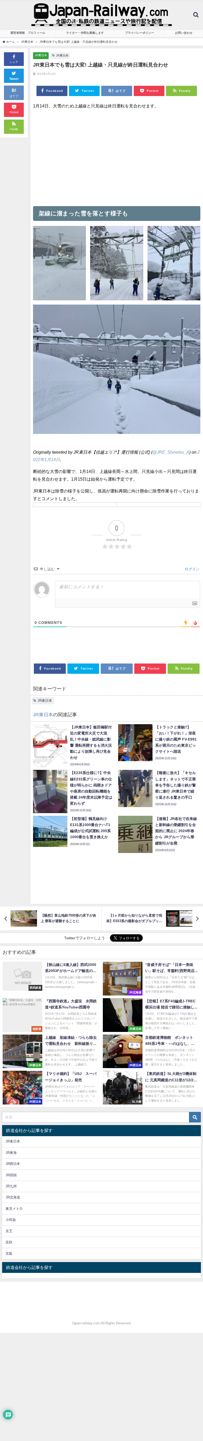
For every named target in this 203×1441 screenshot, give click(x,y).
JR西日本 (13, 1163)
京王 (9, 1231)
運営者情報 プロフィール (27, 32)
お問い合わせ (183, 32)
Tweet (14, 78)
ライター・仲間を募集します (85, 32)
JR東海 (11, 1152)
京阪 (9, 1253)
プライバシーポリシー (139, 32)
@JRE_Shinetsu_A (171, 452)
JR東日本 (41, 55)
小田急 (11, 1219)
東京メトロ (14, 1208)
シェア (14, 62)
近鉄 (9, 1242)
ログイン (192, 569)
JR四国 (11, 1175)
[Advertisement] (117, 158)
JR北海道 (13, 1197)
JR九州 (11, 1186)
